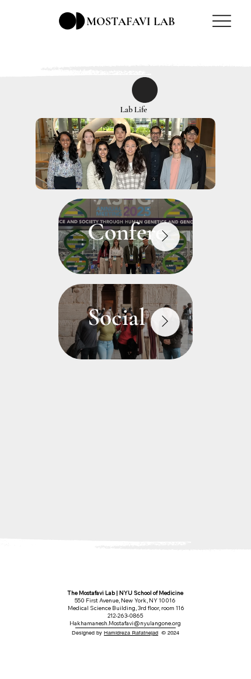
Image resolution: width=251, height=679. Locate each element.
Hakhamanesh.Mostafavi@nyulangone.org (125, 623)
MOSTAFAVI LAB (130, 22)
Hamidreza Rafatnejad (131, 632)
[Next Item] (165, 236)
